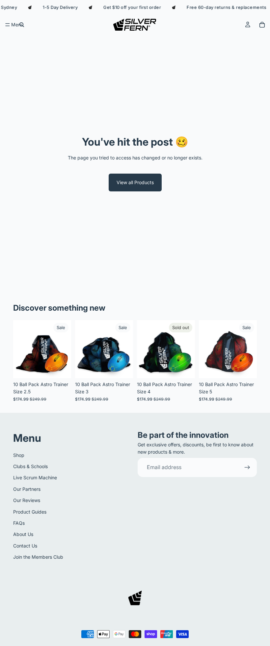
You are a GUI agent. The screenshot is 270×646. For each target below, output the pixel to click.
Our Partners (26, 489)
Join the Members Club (38, 557)
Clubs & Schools (30, 466)
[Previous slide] (20, 349)
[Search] (21, 24)
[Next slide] (64, 349)
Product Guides (29, 511)
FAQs (19, 523)
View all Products (135, 182)
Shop (18, 455)
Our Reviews (26, 500)
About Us (23, 534)
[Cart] (262, 24)
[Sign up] (247, 467)
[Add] (61, 368)
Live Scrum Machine (35, 477)
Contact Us (25, 545)
